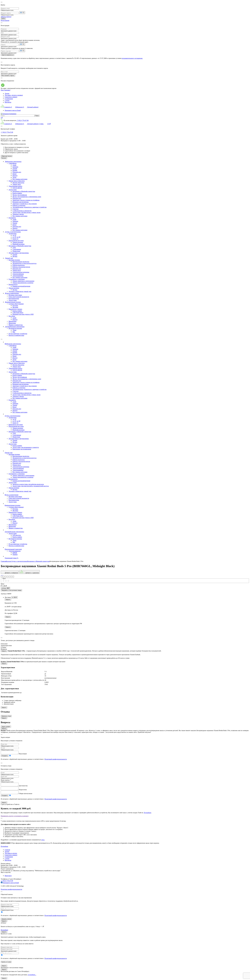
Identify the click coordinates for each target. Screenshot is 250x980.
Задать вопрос (6, 726)
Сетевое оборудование (16, 304)
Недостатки (23, 789)
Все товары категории (19, 179)
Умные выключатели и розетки (22, 283)
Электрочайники (18, 274)
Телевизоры (13, 233)
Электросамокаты (15, 551)
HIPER (14, 553)
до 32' (14, 235)
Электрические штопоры (20, 272)
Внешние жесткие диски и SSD (23, 314)
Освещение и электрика (17, 279)
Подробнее (147, 812)
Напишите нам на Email (13, 110)
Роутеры (15, 305)
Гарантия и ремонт (11, 97)
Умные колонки (17, 242)
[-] (8, 581)
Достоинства (23, 786)
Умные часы (16, 184)
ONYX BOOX (17, 188)
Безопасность (13, 284)
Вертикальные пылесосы (20, 261)
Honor (14, 174)
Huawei (14, 175)
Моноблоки (12, 321)
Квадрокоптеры (14, 298)
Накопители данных (15, 309)
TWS (14, 247)
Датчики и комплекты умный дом (20, 291)
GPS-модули (16, 535)
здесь (43, 840)
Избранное (19, 107)
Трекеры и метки (18, 214)
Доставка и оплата (11, 853)
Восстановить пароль (8, 75)
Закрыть (7, 599)
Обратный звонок (7, 156)
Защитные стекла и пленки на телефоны (25, 200)
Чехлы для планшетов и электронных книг (26, 196)
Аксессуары (13, 189)
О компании (9, 99)
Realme (14, 170)
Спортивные (16, 249)
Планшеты (12, 218)
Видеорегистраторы (15, 328)
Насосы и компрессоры (16, 335)
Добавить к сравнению (32, 573)
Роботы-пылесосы (18, 265)
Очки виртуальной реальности (19, 297)
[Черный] (3, 581)
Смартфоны (13, 163)
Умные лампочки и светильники (23, 281)
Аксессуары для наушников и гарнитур (25, 447)
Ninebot (14, 554)
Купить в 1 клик (6, 962)
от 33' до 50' (16, 237)
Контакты (8, 102)
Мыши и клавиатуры (16, 325)
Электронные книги (15, 186)
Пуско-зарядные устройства (18, 333)
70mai (14, 330)
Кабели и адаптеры (18, 205)
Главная (7, 850)
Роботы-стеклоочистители (21, 267)
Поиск (37, 115)
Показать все (16, 172)
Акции (7, 93)
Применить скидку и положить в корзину (15, 816)
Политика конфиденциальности (11, 889)
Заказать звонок (6, 919)
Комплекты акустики (16, 424)
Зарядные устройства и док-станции (24, 203)
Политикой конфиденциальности (56, 759)
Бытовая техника (14, 260)
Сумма (45, 124)
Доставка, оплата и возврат (14, 95)
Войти (3, 18)
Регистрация (5, 20)
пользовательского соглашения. (132, 58)
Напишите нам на (11, 883)
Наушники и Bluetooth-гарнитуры (23, 191)
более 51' (15, 239)
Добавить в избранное (11, 573)
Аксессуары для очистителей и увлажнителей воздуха (30, 486)
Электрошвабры (17, 275)
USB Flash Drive (17, 312)
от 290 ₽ (14, 597)
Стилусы (15, 209)
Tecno (14, 177)
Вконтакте (8, 875)
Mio (13, 332)
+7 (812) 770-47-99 (22, 120)
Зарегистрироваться (8, 55)
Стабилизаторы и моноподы (21, 211)
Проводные (16, 251)
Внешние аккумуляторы (20, 202)
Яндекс (14, 256)
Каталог (4, 158)
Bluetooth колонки (18, 244)
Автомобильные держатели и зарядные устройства (29, 207)
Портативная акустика (16, 240)
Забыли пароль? (6, 16)
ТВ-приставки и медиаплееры (19, 253)
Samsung (15, 167)
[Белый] (6, 581)
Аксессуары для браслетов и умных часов (26, 212)
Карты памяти (17, 193)
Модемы (15, 307)
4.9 (2, 117)
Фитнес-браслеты (18, 182)
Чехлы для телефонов (19, 195)
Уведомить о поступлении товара (11, 590)
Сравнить (8, 107)
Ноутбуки (12, 316)
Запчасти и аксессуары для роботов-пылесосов (28, 484)
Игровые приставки (15, 295)
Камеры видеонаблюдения (21, 286)
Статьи (7, 100)
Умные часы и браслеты (17, 181)
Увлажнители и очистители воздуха (24, 263)
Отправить (5, 755)
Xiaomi (14, 168)
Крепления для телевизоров (21, 449)
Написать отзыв (6, 716)
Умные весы (16, 270)
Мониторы (12, 323)
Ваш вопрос (23, 754)
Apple (14, 165)
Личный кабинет (32, 107)
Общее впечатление (25, 793)
